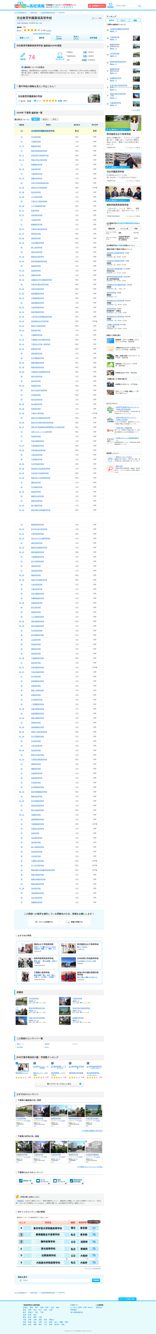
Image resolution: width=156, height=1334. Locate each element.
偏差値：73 (19, 1122)
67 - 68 (21, 192)
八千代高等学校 (36, 197)
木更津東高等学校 (37, 667)
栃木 (35, 1315)
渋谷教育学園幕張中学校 (30, 96)
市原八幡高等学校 (37, 594)
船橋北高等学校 (36, 796)
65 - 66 (21, 238)
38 (21, 893)
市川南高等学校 (36, 700)
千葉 (41, 1312)
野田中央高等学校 (37, 755)
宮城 (41, 1307)
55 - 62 (21, 289)
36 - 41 (21, 815)
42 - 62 (21, 312)
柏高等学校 (35, 211)
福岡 (24, 1324)
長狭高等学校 (36, 723)
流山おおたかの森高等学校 (40, 538)
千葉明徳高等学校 (37, 446)
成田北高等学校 (36, 543)
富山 (35, 1310)
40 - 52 (21, 534)
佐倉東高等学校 (36, 603)
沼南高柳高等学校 (37, 893)
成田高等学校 (36, 238)
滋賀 (40, 1320)
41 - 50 (21, 580)
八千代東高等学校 (37, 617)
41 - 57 (21, 446)
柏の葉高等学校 (36, 404)
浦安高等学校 (36, 842)
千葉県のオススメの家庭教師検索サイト (127, 439)
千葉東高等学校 (36, 174)
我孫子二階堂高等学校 (39, 732)
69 (21, 183)
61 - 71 (21, 160)
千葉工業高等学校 (37, 672)
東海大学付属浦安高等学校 (40, 418)
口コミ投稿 (98, 18)
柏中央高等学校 (36, 399)
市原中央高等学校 (37, 289)
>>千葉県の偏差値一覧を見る (92, 1131)
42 (21, 796)
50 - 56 (21, 469)
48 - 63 (21, 280)
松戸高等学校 (36, 676)
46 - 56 (21, 464)
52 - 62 (21, 317)
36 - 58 (21, 409)
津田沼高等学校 (36, 353)
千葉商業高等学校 (37, 557)
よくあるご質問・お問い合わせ (81, 1307)
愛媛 (61, 1322)
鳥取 (24, 1322)
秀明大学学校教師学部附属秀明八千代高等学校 (47, 427)
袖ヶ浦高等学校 (36, 505)
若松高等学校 (36, 653)
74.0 (29, 101)
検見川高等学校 (36, 376)
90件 (80, 1120)
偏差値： (32, 1001)
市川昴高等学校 (36, 630)
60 (21, 353)
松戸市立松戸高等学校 (39, 529)
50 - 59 (21, 363)
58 (21, 395)
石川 (40, 1310)
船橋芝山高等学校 (37, 496)
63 (21, 266)
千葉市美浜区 (24, 23)
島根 (29, 1322)
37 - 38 (21, 888)
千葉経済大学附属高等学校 (40, 372)
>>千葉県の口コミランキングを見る (90, 1167)
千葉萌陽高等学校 (37, 824)
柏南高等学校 (36, 266)
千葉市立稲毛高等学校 (39, 229)
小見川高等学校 (36, 746)
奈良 (45, 1320)
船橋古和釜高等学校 (38, 879)
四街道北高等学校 (37, 805)
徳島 (50, 1322)
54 (21, 501)
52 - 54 (21, 505)
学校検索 (96, 1280)
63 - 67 (21, 234)
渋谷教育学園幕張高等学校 (43, 131)
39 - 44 (21, 732)
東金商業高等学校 (37, 713)
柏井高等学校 (36, 663)
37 (21, 902)
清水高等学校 (36, 888)
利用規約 (20, 1201)
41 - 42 (21, 801)
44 (21, 741)
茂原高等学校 (36, 566)
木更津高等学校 (36, 215)
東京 (24, 1312)
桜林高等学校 (36, 575)
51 (21, 557)
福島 (57, 1307)
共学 (41, 23)
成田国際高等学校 (37, 303)
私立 (37, 23)
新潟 (24, 1310)
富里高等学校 (36, 644)
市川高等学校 (36, 137)
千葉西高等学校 (36, 335)
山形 (52, 1307)
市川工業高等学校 (37, 736)
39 (21, 870)
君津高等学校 (36, 409)
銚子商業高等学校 (37, 635)
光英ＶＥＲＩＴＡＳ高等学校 (41, 432)
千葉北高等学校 (36, 455)
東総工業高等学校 (37, 718)
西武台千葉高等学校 (38, 326)
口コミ (75, 1044)
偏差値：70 (113, 105)
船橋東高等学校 (36, 224)
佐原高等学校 (36, 270)
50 (21, 584)
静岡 (35, 1317)
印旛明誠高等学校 (37, 598)
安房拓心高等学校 (37, 829)
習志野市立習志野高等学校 (40, 469)
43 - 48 (21, 626)
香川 (56, 1322)
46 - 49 (21, 603)
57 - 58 (21, 413)
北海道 (25, 1307)
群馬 (29, 1315)
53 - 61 (21, 326)
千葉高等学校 (36, 141)
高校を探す (119, 466)
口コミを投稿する (46, 922)
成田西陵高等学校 (37, 819)
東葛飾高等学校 (36, 164)
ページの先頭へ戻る (128, 1299)
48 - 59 (21, 386)
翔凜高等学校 (36, 386)
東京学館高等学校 (37, 312)
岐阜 (29, 1317)
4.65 (60, 101)
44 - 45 (21, 709)
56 (21, 455)
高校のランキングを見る (124, 457)
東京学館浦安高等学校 (39, 261)
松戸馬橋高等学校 (37, 787)
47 (21, 663)
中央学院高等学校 (37, 464)
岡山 (35, 1322)
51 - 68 (21, 197)
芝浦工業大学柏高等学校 (40, 155)
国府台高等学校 (36, 252)
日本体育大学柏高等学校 (40, 473)
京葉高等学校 (36, 686)
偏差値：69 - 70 (55, 1159)
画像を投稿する (77, 922)
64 (21, 247)
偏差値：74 (89, 1159)
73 (21, 137)
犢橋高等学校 (36, 769)
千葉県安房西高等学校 (39, 759)
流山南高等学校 (36, 852)
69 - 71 (21, 155)
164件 (63, 1157)
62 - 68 (21, 188)
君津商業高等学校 (37, 681)
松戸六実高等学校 (37, 561)
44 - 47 (21, 672)
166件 (63, 1120)
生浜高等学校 (36, 741)
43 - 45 (21, 718)
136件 (28, 1120)
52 (21, 543)
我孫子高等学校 (36, 501)
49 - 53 (21, 529)
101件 (98, 1157)
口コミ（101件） (59, 38)
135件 (28, 1157)
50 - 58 (21, 422)
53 (21, 524)
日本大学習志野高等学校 (40, 183)
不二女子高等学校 (37, 865)
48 (21, 630)
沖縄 (62, 1324)
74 (21, 131)
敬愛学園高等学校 (37, 363)
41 (21, 819)
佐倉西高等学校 (36, 773)
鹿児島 (56, 1324)
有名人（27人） (76, 38)
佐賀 (29, 1324)
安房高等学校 (36, 436)
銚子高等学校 (36, 607)
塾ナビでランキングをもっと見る (59, 1084)
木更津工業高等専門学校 (40, 284)
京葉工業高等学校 (37, 709)
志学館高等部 (36, 395)
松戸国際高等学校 (37, 358)
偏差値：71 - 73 (73, 1159)
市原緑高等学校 (36, 838)
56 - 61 (21, 349)
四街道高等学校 (36, 571)
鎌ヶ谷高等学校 (36, 247)
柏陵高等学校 (36, 612)
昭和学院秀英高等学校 (39, 151)
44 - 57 (21, 427)
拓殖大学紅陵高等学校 (39, 580)
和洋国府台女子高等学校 (40, 321)
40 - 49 (21, 621)
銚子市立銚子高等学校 (39, 390)
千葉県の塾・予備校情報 (124, 428)
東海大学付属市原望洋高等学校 (42, 422)
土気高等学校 (36, 640)
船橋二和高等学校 (37, 690)
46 (21, 681)
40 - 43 (21, 792)
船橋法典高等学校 (37, 884)
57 (21, 432)
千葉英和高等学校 (37, 307)
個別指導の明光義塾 (76, 1073)
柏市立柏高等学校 (37, 626)
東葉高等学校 (36, 349)
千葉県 (18, 23)
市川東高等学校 (36, 487)
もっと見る (136, 110)
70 (21, 174)
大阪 (24, 1320)
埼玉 (36, 1312)
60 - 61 (21, 330)
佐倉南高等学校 (36, 778)
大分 (45, 1324)
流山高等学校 (36, 750)
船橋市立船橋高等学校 (39, 547)
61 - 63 (21, 270)
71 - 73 (21, 146)
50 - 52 (21, 538)
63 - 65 (21, 243)
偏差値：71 (89, 1122)
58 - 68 (21, 206)
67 (21, 220)
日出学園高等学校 (37, 243)
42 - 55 (21, 473)
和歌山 (51, 1320)
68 (21, 201)
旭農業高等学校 (36, 902)
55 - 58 (21, 404)
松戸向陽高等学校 (37, 801)
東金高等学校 (36, 492)
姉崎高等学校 (36, 764)
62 (21, 303)
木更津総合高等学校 (38, 450)
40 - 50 (21, 575)
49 (21, 594)
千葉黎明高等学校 (37, 658)
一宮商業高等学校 (37, 704)
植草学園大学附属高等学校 (40, 510)
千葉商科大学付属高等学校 (40, 340)
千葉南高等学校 (36, 459)
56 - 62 (21, 298)
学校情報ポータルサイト (61, 5)
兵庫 (29, 1320)
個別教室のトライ (22, 1073)
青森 (31, 1307)
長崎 (35, 1324)
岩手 (36, 1307)
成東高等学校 (36, 275)
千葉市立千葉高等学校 (39, 201)
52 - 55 (21, 492)
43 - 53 (21, 510)
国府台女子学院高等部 (39, 188)
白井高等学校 (36, 782)
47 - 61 (21, 340)
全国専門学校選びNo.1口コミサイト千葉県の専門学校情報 (127, 408)
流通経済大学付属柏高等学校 (41, 280)
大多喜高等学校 (36, 584)
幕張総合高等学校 (37, 257)
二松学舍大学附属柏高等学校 (41, 317)
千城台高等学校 (36, 589)
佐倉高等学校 (36, 169)
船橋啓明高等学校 (37, 524)
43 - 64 (21, 261)
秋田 (47, 1307)
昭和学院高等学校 (37, 367)
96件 (45, 1120)
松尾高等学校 (36, 695)
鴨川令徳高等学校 (37, 810)
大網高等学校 (36, 815)
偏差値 (41, 38)
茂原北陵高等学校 (37, 621)
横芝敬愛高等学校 (37, 552)
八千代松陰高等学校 (38, 206)
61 (21, 335)
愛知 (24, 1317)
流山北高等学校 (36, 898)
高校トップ (24, 38)
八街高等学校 (36, 856)
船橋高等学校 (36, 146)
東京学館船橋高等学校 (39, 792)
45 (21, 700)
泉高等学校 (35, 833)
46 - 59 (21, 372)
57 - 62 (21, 293)
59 (21, 376)
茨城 (24, 1315)
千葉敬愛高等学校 (37, 298)
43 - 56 (21, 450)
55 (21, 482)
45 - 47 (21, 667)
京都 (35, 1320)
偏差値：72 (72, 1122)
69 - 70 (21, 169)
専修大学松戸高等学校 (39, 160)
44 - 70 (21, 178)
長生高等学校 (36, 192)
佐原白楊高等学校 (37, 441)
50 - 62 (21, 307)
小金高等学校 (36, 220)
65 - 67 (21, 215)
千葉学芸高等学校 (37, 534)
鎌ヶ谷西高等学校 (37, 847)
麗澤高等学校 (36, 234)
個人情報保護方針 (76, 1312)
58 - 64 (21, 257)
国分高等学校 (36, 381)
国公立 (45, 119)
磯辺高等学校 (36, 482)
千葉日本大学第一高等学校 (40, 344)
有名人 (47, 1047)
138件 (98, 1120)
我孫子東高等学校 (37, 875)
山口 (45, 1322)
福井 (45, 1310)
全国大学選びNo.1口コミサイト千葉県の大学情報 (126, 419)
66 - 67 (21, 211)
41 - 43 (21, 759)
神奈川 (30, 1312)
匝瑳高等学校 (36, 330)
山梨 (50, 1310)
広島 (40, 1322)
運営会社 (99, 1307)
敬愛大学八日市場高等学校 (40, 478)
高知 (66, 1322)
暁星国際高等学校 (37, 293)
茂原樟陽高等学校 (37, 727)
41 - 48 (21, 658)
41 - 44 (21, 736)
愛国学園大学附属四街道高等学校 (43, 870)
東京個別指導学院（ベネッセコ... (93, 1074)
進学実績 (93, 38)
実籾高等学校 (36, 649)
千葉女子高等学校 (37, 413)
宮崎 (50, 1324)
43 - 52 (21, 547)
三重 (40, 1317)
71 (21, 164)
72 (21, 151)
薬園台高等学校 (36, 178)
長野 (29, 1310)
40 (21, 829)
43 (21, 764)
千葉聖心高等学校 (37, 861)
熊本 (40, 1324)
